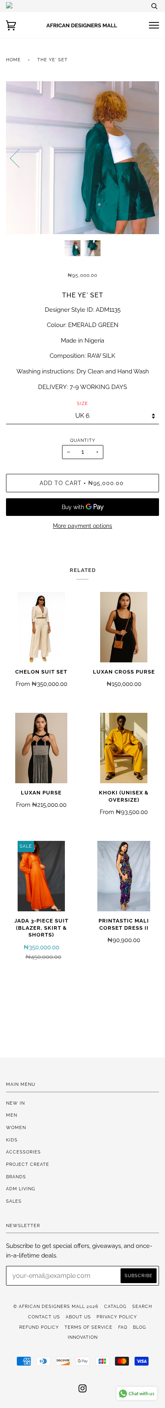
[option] (82, 157)
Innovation (83, 1337)
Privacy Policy (117, 1317)
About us (78, 1317)
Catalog (115, 1306)
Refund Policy (39, 1327)
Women (16, 1127)
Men (11, 1115)
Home (13, 59)
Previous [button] (19, 157)
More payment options (82, 526)
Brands (16, 1176)
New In (15, 1103)
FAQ (122, 1327)
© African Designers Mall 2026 (56, 1306)
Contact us (44, 1317)
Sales (14, 1201)
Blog (139, 1327)
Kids (12, 1140)
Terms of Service (88, 1327)
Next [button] (144, 157)
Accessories (23, 1152)
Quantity (82, 440)
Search (142, 1306)
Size (82, 403)
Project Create (27, 1164)
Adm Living (20, 1188)
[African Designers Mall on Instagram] (82, 1390)
